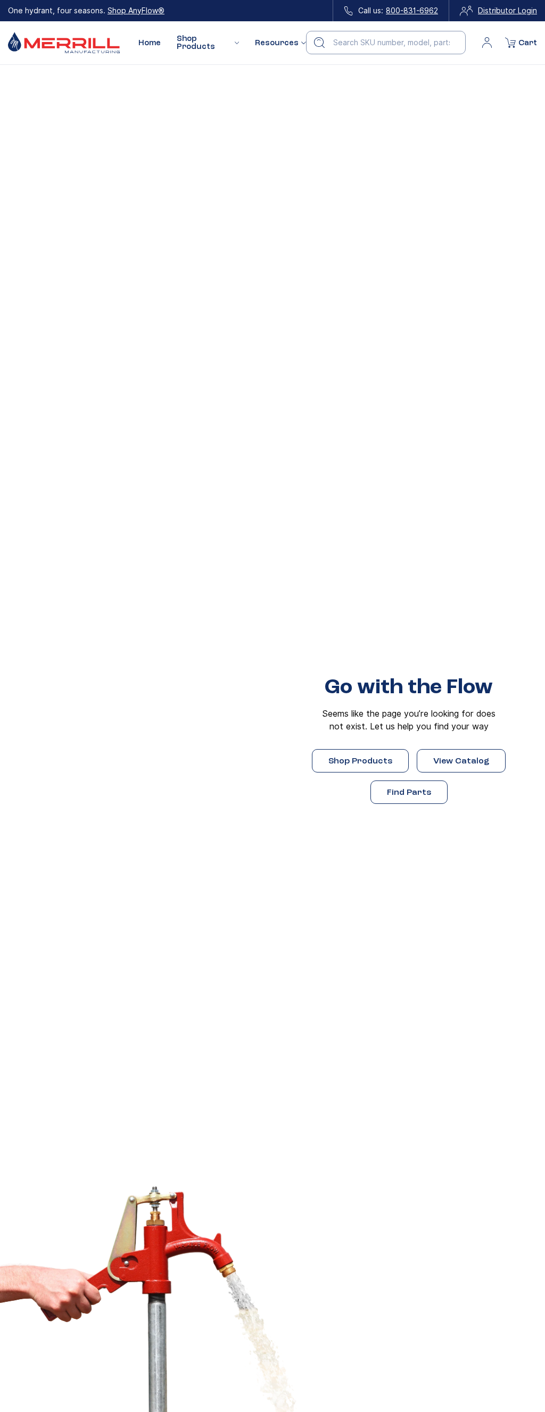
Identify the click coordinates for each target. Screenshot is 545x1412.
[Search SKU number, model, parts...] (319, 42)
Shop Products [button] (196, 43)
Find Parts (409, 792)
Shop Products (360, 760)
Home (149, 42)
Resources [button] (277, 43)
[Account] (487, 42)
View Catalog (461, 760)
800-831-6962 (412, 10)
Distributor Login (507, 10)
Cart (527, 42)
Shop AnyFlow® (136, 10)
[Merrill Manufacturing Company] (64, 43)
